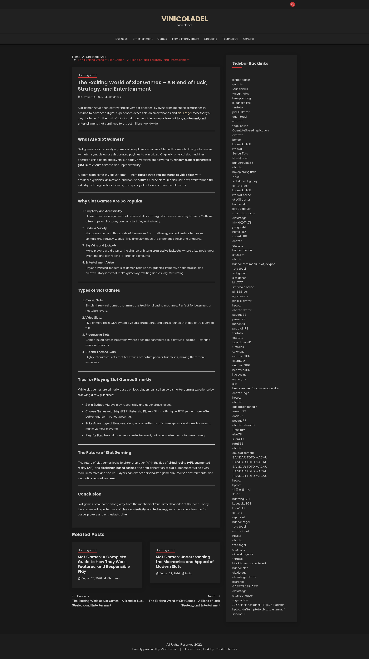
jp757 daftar (275, 605)
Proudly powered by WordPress (154, 649)
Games (162, 38)
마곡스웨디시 (241, 489)
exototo (237, 121)
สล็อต (236, 176)
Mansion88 (240, 89)
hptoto (237, 305)
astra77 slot (240, 531)
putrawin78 (240, 328)
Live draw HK (241, 342)
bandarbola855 (242, 162)
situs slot (238, 255)
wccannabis (240, 93)
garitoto (237, 84)
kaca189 (238, 508)
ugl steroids (240, 296)
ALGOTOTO (240, 605)
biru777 (237, 282)
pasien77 (238, 319)
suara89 (238, 439)
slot (234, 384)
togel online (240, 126)
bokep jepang (241, 98)
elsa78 (237, 434)
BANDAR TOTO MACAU (249, 457)
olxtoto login (240, 185)
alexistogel (239, 218)
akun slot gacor (242, 554)
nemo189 (239, 232)
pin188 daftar (241, 301)
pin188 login (240, 291)
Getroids (238, 347)
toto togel (239, 268)
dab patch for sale (244, 407)
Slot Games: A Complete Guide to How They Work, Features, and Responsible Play (104, 564)
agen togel (239, 116)
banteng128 (241, 499)
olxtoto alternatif (243, 425)
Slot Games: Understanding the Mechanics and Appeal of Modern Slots (185, 561)
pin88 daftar (240, 112)
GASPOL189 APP (245, 586)
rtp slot (237, 149)
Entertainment (143, 38)
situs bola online (243, 287)
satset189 (239, 236)
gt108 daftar (241, 199)
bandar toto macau (245, 264)
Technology (230, 38)
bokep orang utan (244, 172)
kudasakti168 (241, 103)
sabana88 (239, 314)
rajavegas (239, 379)
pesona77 (239, 420)
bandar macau (242, 250)
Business (121, 38)
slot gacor (239, 273)
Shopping (210, 38)
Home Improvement (185, 38)
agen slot (238, 517)
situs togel (185, 113)
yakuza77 (239, 411)
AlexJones (114, 97)
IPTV (235, 494)
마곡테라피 (240, 158)
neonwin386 (241, 356)
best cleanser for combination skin (255, 388)
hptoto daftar (241, 609)
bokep (236, 139)
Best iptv (238, 430)
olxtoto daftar (241, 310)
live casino (239, 374)
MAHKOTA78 (242, 222)
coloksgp (238, 351)
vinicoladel (184, 19)
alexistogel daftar (244, 577)
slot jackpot (267, 264)
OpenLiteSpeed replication (250, 130)
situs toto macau (243, 213)
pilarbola (238, 582)
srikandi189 (257, 605)
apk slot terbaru (243, 453)
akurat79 (238, 361)
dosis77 (237, 416)
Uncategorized (87, 75)
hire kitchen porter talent (249, 563)
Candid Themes (226, 649)
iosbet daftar (241, 80)
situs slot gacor (242, 595)
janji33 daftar (241, 209)
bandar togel (241, 522)
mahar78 (238, 324)
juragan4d (239, 227)
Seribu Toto (240, 153)
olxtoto (237, 167)
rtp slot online (241, 195)
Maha (188, 573)
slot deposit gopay (245, 181)
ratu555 (238, 443)
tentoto (237, 107)
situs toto (238, 549)
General (248, 38)
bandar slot (240, 204)
